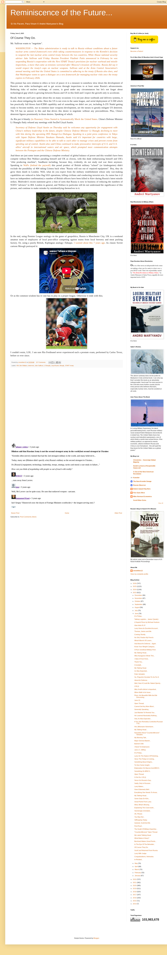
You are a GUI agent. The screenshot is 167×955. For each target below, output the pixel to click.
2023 (135, 592)
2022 (135, 879)
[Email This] (50, 362)
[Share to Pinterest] (59, 362)
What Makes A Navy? (141, 838)
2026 (135, 583)
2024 (135, 589)
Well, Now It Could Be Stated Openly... (147, 683)
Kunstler (136, 478)
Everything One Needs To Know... (146, 792)
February (138, 873)
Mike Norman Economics (142, 496)
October (138, 601)
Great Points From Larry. (142, 802)
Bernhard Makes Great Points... (145, 841)
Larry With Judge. (140, 853)
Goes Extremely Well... (142, 789)
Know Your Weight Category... (144, 647)
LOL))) (136, 686)
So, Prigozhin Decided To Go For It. (146, 677)
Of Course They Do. (141, 847)
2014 (135, 904)
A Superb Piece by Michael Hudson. (147, 622)
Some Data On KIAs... (142, 799)
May (136, 863)
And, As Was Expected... (142, 719)
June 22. (137, 700)
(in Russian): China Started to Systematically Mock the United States (64, 119)
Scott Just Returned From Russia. (146, 850)
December (138, 595)
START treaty (69, 365)
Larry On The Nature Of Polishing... (146, 756)
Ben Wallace (23, 365)
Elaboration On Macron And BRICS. (147, 768)
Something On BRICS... (142, 771)
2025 (135, 586)
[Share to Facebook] (57, 362)
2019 (135, 888)
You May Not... (139, 817)
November (138, 598)
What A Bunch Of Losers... (143, 640)
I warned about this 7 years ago (89, 242)
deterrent (31, 365)
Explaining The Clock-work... (144, 808)
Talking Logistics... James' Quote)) (146, 619)
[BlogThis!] (52, 362)
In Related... (138, 860)
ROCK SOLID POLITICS (141, 489)
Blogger (96, 938)
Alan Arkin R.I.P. (139, 625)
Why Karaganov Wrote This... (144, 656)
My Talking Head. (140, 668)
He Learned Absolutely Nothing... (146, 716)
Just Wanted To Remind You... (145, 713)
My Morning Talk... (140, 738)
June (137, 613)
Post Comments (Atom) (28, 517)
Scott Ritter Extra (139, 500)
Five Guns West (139, 493)
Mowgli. (62, 365)
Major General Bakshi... (142, 741)
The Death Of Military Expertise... (145, 829)
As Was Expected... (141, 671)
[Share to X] (54, 362)
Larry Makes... (139, 786)
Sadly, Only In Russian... (142, 783)
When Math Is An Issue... (143, 692)
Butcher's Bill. (139, 744)
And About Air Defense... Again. (145, 644)
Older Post (118, 513)
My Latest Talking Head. (142, 835)
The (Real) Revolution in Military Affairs (145, 273)
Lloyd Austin (55, 365)
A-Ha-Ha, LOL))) (140, 777)
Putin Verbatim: (139, 674)
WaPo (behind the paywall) (37, 165)
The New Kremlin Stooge (142, 481)
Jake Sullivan (39, 365)
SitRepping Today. (140, 820)
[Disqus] (66, 405)
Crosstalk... (138, 665)
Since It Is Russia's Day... (143, 780)
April (136, 866)
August (137, 607)
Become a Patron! (136, 51)
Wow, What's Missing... (142, 805)
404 (17, 365)
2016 (135, 898)
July (136, 610)
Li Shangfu (47, 365)
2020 (135, 885)
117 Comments (41, 362)
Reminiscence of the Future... (61, 12)
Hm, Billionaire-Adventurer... (144, 727)
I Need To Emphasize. (142, 747)
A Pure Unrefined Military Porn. (145, 650)
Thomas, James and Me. (143, 631)
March (137, 869)
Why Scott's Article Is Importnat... (145, 689)
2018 (135, 892)
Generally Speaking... (142, 709)
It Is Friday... (138, 616)
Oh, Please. (138, 814)
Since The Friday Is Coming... (144, 759)
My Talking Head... (140, 653)
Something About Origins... (143, 762)
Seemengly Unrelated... (142, 811)
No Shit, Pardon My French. (144, 637)
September (139, 604)
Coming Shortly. (140, 634)
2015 (135, 901)
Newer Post (15, 513)
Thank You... (138, 662)
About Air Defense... (141, 680)
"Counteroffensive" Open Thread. (146, 832)
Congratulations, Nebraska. (144, 857)
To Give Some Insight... (142, 765)
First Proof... (138, 826)
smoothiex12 (138, 571)
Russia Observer (139, 485)
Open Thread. (139, 703)
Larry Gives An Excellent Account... (146, 628)
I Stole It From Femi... (141, 659)
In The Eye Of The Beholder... (144, 844)
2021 (135, 882)
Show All (160, 503)
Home (67, 513)
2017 (135, 895)
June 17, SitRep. (140, 750)
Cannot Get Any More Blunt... (144, 706)
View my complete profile (139, 574)
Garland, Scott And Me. (142, 823)
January (138, 876)
